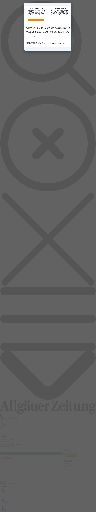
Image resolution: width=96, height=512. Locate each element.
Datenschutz (48, 48)
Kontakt (53, 48)
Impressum (43, 48)
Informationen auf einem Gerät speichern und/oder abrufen (35, 42)
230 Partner (46, 28)
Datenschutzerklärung (32, 15)
